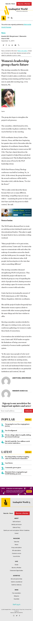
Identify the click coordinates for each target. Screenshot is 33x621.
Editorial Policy (16, 527)
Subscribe (8, 4)
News (3, 33)
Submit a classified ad (16, 582)
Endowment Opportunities (16, 570)
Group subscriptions (16, 547)
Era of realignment (11, 430)
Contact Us (17, 611)
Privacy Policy (22, 609)
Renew (13, 4)
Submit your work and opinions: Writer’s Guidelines (16, 530)
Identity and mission (16, 524)
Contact (16, 533)
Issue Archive (16, 556)
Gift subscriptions (16, 550)
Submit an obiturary (16, 585)
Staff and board (16, 521)
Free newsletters (16, 593)
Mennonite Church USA (19, 391)
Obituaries (16, 596)
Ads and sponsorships (16, 579)
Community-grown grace (13, 467)
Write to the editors (22, 51)
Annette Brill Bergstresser (9, 36)
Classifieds (16, 599)
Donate (16, 565)
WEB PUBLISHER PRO (19, 612)
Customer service (16, 553)
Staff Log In (16, 604)
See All (28, 419)
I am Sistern (9, 463)
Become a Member (24, 4)
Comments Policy (28, 609)
